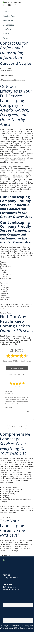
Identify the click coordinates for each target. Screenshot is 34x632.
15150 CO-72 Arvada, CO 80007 (8, 69)
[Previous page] (8, 426)
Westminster (6, 266)
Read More (8, 407)
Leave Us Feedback (17, 368)
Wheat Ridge (5, 278)
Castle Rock (5, 297)
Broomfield (5, 289)
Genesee (4, 268)
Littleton (4, 276)
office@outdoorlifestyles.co (12, 80)
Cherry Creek (6, 295)
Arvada (3, 262)
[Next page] (25, 426)
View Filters (17, 374)
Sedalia (3, 272)
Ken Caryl (4, 299)
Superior (4, 270)
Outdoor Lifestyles (24, 625)
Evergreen (4, 283)
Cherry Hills (5, 293)
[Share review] (28, 412)
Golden (3, 264)
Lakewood (4, 287)
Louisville (4, 291)
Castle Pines (5, 274)
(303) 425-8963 (9, 5)
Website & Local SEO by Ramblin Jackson (17, 628)
